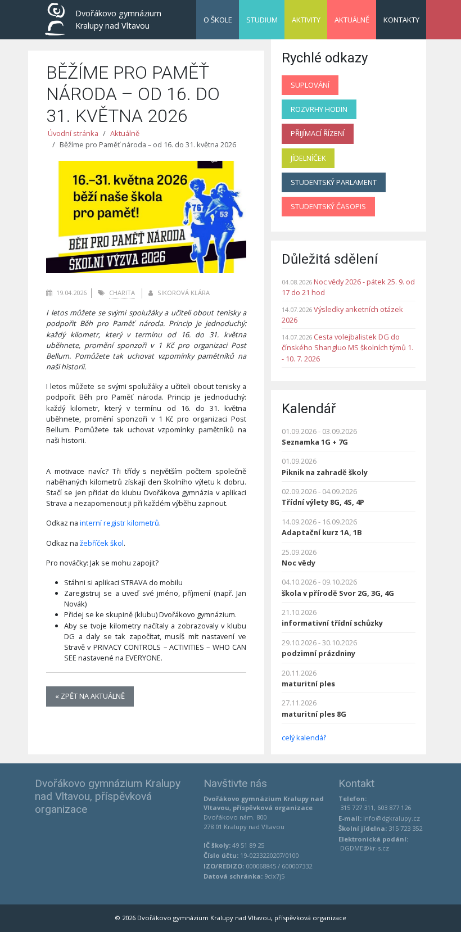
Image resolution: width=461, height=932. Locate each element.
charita (122, 292)
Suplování (310, 85)
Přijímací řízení (318, 133)
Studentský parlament (334, 182)
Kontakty (401, 20)
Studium (262, 20)
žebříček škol (102, 543)
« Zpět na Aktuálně (90, 696)
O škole (218, 20)
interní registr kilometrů (119, 523)
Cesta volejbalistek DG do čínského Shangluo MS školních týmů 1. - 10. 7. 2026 (347, 347)
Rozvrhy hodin (319, 109)
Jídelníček (308, 158)
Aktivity (306, 20)
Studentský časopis (328, 206)
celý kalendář (304, 737)
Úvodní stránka (73, 133)
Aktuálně (352, 20)
